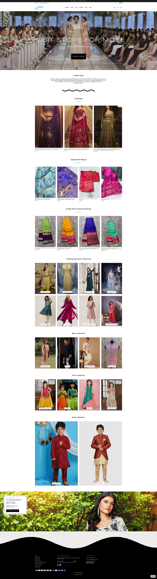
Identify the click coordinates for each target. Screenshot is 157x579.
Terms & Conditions (39, 563)
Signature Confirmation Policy (41, 562)
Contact (36, 2)
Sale (86, 7)
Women (67, 7)
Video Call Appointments (44, 2)
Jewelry (81, 7)
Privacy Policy (37, 557)
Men (72, 7)
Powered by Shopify (78, 574)
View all (78, 101)
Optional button (114, 66)
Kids (76, 7)
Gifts (90, 7)
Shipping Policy (38, 560)
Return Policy (37, 559)
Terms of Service (38, 565)
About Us (36, 556)
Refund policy (37, 566)
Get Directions (12, 510)
